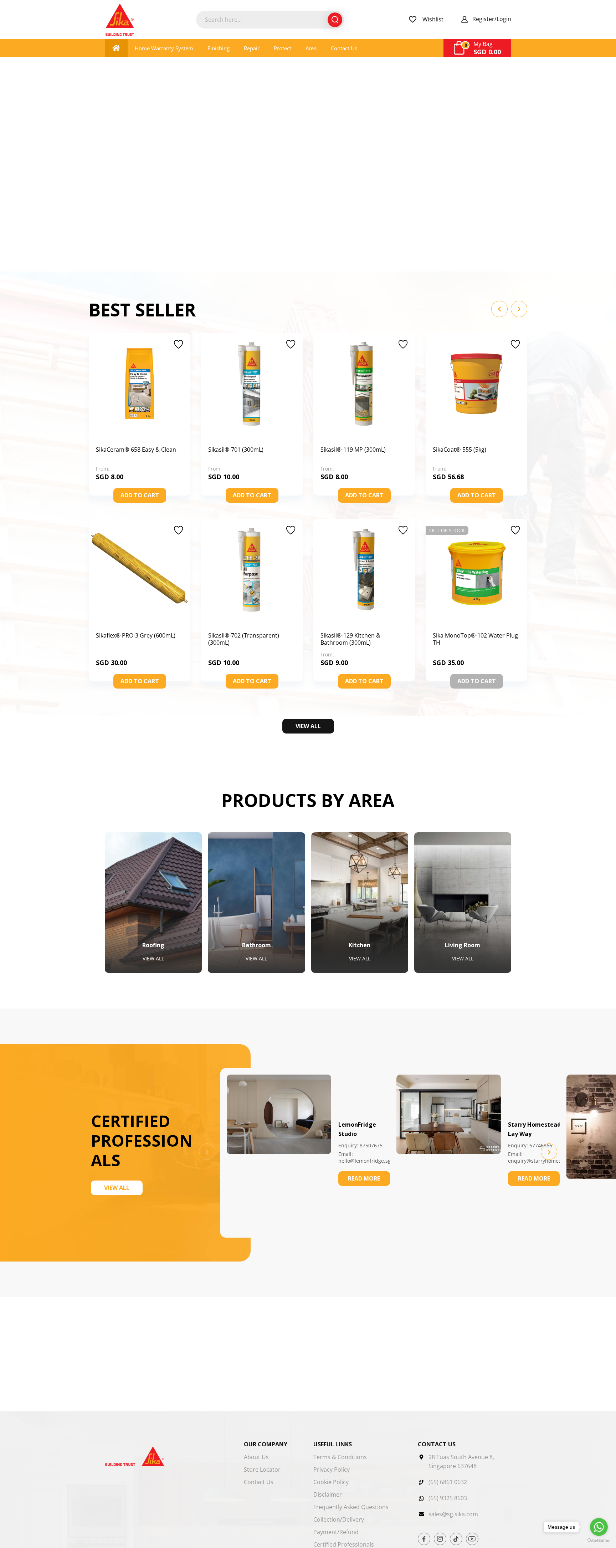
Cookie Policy (331, 1482)
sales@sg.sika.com (453, 1514)
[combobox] (270, 20)
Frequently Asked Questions (351, 1507)
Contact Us (258, 1482)
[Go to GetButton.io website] (598, 1540)
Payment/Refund (336, 1532)
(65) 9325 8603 (447, 1498)
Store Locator (262, 1469)
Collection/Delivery (338, 1519)
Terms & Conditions (340, 1457)
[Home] (116, 48)
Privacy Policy (331, 1469)
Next (519, 309)
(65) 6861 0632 (447, 1482)
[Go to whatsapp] (599, 1527)
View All (308, 726)
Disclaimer (327, 1494)
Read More (364, 1178)
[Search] (335, 19)
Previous (499, 309)
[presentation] (549, 1151)
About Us (256, 1457)
